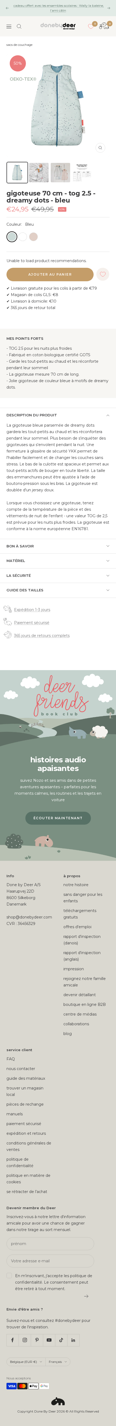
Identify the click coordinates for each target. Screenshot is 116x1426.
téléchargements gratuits (79, 914)
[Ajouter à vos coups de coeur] (102, 274)
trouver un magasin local (24, 1091)
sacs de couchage (19, 45)
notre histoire (75, 884)
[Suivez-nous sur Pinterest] (37, 1340)
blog (67, 1033)
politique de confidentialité (19, 1162)
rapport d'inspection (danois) (82, 939)
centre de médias (80, 1014)
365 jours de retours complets (42, 635)
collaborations (76, 1023)
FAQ (10, 1059)
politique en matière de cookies (28, 1178)
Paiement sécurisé (31, 622)
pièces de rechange (25, 1104)
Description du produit (31, 415)
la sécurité (18, 575)
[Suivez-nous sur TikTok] (61, 1340)
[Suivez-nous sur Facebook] (12, 1340)
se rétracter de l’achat (26, 1191)
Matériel (15, 560)
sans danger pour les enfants (82, 897)
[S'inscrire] (86, 1296)
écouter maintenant (58, 818)
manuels (14, 1114)
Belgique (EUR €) (23, 1362)
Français (55, 1362)
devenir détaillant (79, 994)
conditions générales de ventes (28, 1146)
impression (73, 968)
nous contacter (20, 1068)
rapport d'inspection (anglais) (82, 956)
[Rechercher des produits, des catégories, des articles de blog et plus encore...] (19, 26)
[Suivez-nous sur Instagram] (25, 1340)
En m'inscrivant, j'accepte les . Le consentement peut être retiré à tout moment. (53, 1282)
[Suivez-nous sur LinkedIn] (73, 1340)
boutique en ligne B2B (84, 1004)
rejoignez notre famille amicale (84, 982)
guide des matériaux (25, 1078)
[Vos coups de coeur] (91, 26)
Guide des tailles (24, 590)
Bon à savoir (20, 546)
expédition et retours (26, 1133)
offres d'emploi (77, 926)
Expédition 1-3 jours (32, 609)
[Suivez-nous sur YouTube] (49, 1340)
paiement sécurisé (23, 1123)
